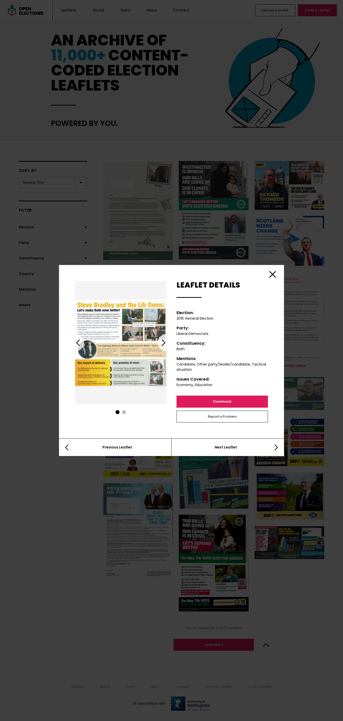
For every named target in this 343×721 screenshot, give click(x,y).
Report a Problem (222, 416)
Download (222, 401)
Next (166, 342)
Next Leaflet (226, 447)
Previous (75, 342)
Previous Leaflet (117, 447)
